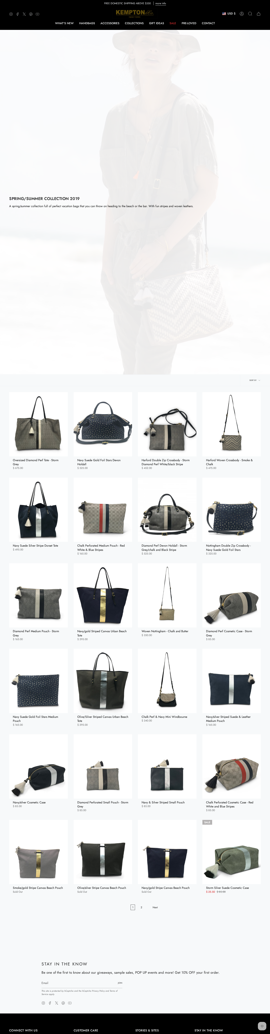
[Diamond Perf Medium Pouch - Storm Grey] (38, 595)
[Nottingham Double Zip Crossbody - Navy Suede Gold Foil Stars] (231, 510)
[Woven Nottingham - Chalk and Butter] (167, 595)
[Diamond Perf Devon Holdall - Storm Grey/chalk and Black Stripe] (167, 510)
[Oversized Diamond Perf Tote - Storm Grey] (38, 424)
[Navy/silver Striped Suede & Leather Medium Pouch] (231, 681)
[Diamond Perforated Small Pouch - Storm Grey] (103, 766)
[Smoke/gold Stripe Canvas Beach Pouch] (38, 852)
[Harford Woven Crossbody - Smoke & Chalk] (231, 424)
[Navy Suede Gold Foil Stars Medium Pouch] (38, 681)
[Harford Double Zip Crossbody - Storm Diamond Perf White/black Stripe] (167, 424)
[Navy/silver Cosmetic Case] (38, 766)
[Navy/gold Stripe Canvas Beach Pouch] (167, 852)
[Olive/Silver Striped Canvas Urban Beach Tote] (103, 681)
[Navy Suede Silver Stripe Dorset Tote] (38, 510)
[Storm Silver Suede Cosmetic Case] (231, 852)
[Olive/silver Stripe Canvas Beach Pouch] (103, 852)
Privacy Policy (98, 991)
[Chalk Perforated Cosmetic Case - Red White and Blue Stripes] (231, 766)
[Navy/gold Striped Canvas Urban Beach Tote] (103, 595)
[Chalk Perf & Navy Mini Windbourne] (167, 681)
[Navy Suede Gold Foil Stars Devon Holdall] (103, 424)
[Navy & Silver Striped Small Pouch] (167, 766)
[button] (87, 23)
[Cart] (258, 14)
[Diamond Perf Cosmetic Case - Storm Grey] (231, 595)
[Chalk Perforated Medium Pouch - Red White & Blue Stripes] (103, 510)
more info (160, 3)
